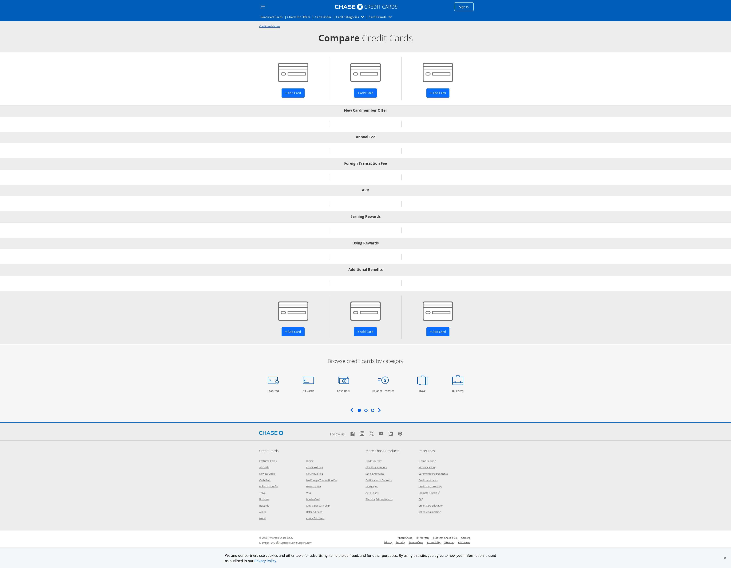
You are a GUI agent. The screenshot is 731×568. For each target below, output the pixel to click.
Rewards (264, 505)
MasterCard (313, 499)
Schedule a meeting (430, 512)
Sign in (466, 7)
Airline (262, 512)
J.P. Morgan (422, 537)
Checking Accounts (376, 467)
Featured (273, 391)
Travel (424, 391)
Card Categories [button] (351, 17)
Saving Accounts (375, 473)
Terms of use (416, 542)
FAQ (421, 499)
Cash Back (343, 391)
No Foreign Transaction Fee (321, 480)
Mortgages (372, 486)
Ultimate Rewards (429, 493)
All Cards (309, 391)
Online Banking (427, 461)
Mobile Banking (427, 467)
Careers (465, 537)
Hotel (262, 518)
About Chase (405, 537)
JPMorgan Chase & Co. (445, 537)
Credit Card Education (431, 505)
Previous (352, 410)
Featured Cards (273, 17)
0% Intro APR (313, 486)
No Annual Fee (314, 473)
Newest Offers (267, 473)
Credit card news (428, 480)
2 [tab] (366, 410)
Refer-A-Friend (314, 512)
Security (400, 542)
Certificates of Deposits (379, 480)
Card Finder (324, 17)
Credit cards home (269, 26)
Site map (449, 542)
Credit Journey (374, 461)
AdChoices (464, 542)
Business (458, 391)
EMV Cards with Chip (318, 505)
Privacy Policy (265, 560)
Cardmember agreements (433, 473)
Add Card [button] (295, 93)
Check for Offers (299, 17)
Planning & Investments (379, 499)
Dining (310, 461)
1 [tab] (359, 410)
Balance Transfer (383, 391)
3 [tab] (372, 410)
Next (379, 410)
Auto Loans (372, 493)
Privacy (388, 542)
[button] (724, 558)
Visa (308, 493)
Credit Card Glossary (430, 486)
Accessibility (434, 542)
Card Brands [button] (381, 17)
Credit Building (314, 467)
